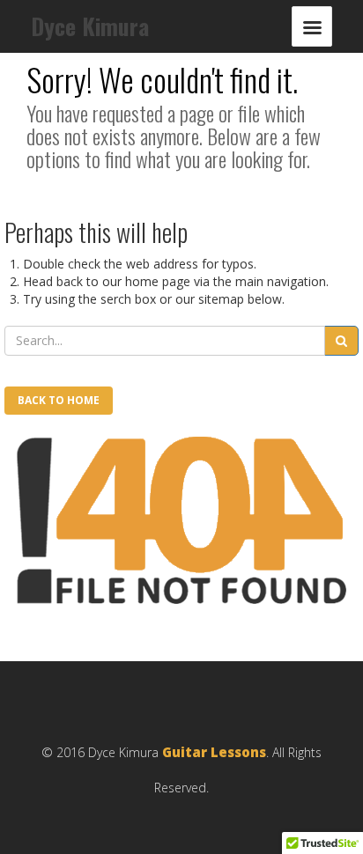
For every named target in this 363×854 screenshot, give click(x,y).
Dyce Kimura (90, 26)
